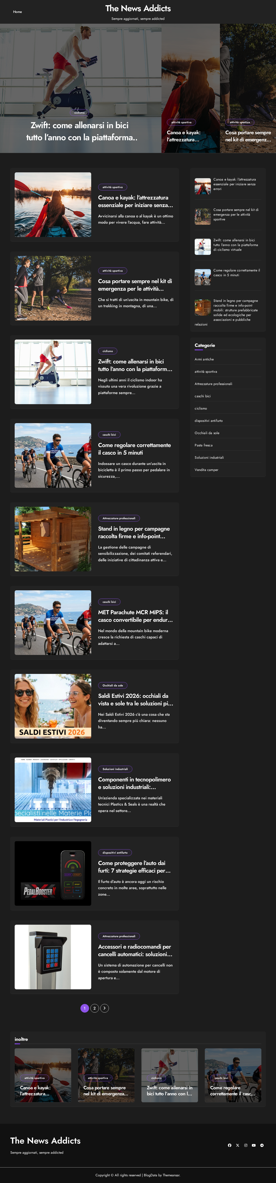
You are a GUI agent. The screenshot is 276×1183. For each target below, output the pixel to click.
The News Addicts (138, 8)
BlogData (150, 1175)
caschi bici (79, 113)
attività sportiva (181, 122)
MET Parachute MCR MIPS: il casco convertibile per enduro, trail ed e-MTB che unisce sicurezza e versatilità (135, 623)
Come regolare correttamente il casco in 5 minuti (79, 131)
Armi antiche (204, 359)
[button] (154, 89)
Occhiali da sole (113, 685)
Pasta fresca (203, 445)
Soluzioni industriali (115, 769)
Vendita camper (206, 470)
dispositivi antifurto (115, 853)
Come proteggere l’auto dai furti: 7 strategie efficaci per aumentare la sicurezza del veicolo (131, 874)
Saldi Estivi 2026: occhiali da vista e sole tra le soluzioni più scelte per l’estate (134, 703)
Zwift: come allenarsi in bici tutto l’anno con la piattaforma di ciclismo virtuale (134, 369)
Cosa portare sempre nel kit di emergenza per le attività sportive (248, 140)
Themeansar (171, 1175)
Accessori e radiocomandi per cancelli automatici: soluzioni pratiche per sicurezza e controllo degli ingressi (134, 957)
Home (17, 11)
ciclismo (108, 351)
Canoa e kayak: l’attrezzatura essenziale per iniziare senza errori (188, 143)
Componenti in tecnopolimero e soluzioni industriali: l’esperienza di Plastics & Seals (135, 787)
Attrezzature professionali (119, 518)
